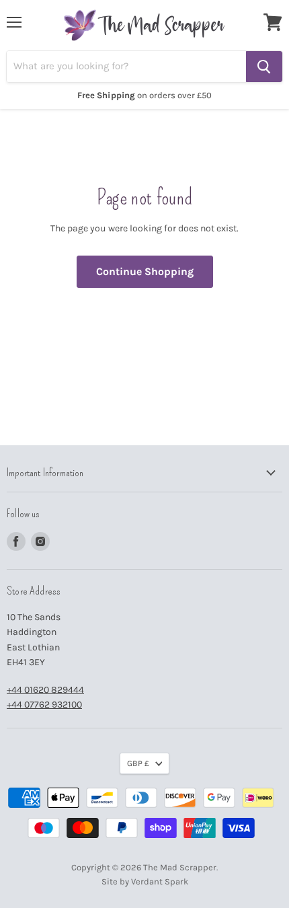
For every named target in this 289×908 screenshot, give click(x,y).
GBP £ (138, 763)
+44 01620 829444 (45, 689)
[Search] (264, 66)
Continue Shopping (145, 271)
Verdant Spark (159, 881)
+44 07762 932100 (44, 704)
